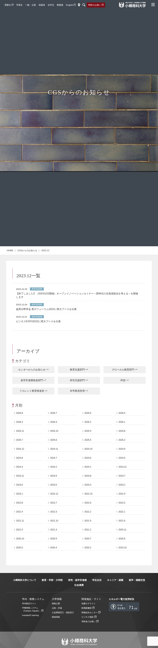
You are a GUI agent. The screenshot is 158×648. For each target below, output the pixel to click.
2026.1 (121, 422)
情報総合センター (89, 612)
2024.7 (53, 457)
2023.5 (53, 484)
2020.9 (53, 538)
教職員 (60, 5)
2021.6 (121, 520)
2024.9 (121, 449)
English (69, 5)
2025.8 (121, 431)
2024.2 (53, 466)
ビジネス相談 (87, 617)
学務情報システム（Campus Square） (31, 609)
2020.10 (20, 538)
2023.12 (122, 466)
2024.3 (19, 466)
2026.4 (19, 422)
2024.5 (121, 457)
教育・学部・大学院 (52, 580)
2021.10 (54, 520)
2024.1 (87, 466)
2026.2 (87, 422)
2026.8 (19, 413)
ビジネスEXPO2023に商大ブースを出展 (38, 321)
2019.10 (122, 547)
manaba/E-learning (30, 615)
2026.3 (53, 422)
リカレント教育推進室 (31, 391)
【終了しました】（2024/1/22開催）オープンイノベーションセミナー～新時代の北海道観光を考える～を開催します (77, 295)
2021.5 (19, 529)
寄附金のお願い (88, 621)
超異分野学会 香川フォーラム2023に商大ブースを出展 (46, 309)
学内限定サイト (29, 603)
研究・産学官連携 (77, 580)
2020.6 (121, 538)
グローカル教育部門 (123, 369)
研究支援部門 (77, 380)
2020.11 (122, 529)
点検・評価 (57, 608)
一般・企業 (30, 5)
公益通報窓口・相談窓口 (63, 612)
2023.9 (53, 475)
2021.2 (87, 529)
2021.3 (53, 529)
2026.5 (121, 413)
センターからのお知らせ (31, 369)
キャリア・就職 (115, 580)
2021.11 (20, 520)
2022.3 (53, 511)
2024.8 (19, 457)
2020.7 (87, 538)
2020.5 (19, 547)
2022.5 (121, 502)
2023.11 (20, 475)
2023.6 (19, 484)
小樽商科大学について (24, 580)
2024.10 (88, 449)
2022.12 (54, 493)
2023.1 (19, 493)
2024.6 (87, 457)
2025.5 (87, 440)
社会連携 (79, 585)
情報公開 (56, 603)
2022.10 (88, 493)
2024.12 (20, 449)
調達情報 (56, 617)
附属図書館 (86, 608)
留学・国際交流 (137, 580)
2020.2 (87, 547)
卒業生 (19, 5)
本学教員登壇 (77, 391)
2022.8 (19, 502)
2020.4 (53, 547)
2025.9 (87, 431)
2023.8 (87, 475)
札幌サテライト (88, 603)
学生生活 (97, 580)
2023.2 (121, 484)
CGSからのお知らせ (27, 250)
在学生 (51, 5)
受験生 (7, 5)
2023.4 (87, 484)
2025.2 (121, 440)
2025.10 (54, 431)
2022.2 (87, 511)
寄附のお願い (94, 5)
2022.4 (19, 511)
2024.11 (54, 449)
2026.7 (53, 413)
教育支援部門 (77, 369)
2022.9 (121, 493)
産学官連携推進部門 (32, 380)
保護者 (42, 5)
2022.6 (87, 502)
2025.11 (20, 431)
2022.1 (121, 511)
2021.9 (87, 520)
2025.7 (19, 440)
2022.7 (53, 502)
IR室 (123, 380)
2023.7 (121, 475)
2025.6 (53, 440)
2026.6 (87, 413)
